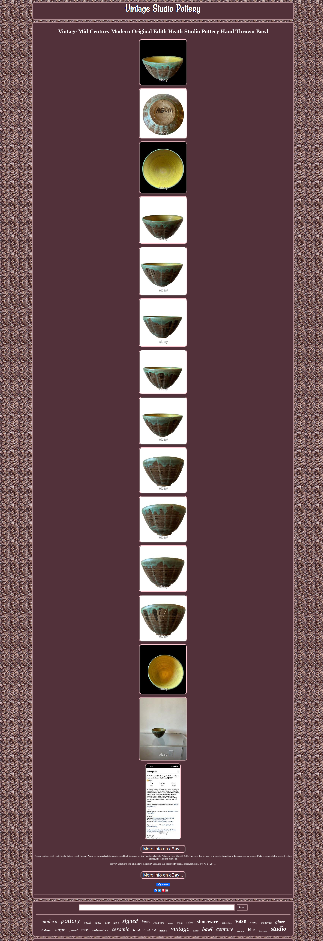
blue (252, 929)
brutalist (150, 930)
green (170, 923)
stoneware (207, 921)
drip (107, 922)
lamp (146, 922)
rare (84, 929)
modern (49, 921)
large (60, 929)
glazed (73, 930)
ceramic (120, 929)
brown (180, 923)
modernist (266, 922)
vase (240, 920)
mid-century (100, 930)
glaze (280, 921)
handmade (263, 931)
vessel (87, 922)
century (224, 929)
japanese (240, 931)
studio (278, 928)
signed (130, 921)
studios (98, 923)
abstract (45, 930)
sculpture (158, 922)
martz (254, 922)
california (227, 922)
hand (136, 930)
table (116, 922)
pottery (70, 920)
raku (189, 922)
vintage (180, 928)
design (163, 930)
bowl (207, 929)
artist (196, 930)
